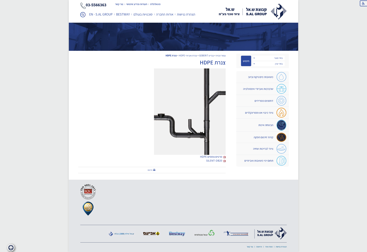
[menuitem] (186, 14)
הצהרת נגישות (186, 14)
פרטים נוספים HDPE (211, 157)
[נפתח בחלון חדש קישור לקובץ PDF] (190, 70)
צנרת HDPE (171, 55)
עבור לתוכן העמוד (183, 2)
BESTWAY (123, 14)
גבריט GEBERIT (206, 55)
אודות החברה (164, 14)
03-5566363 (96, 5)
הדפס (150, 170)
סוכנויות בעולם (143, 14)
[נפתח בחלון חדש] (236, 233)
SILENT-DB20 (214, 160)
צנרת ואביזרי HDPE (188, 55)
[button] (82, 14)
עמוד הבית (221, 55)
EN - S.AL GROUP (101, 14)
